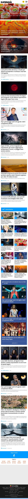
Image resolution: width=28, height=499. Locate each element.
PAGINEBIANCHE (6, 488)
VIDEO (19, 461)
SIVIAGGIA (18, 488)
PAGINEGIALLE (11, 487)
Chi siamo (6, 491)
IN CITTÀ (9, 462)
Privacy (16, 491)
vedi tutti (14, 343)
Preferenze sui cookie (12, 492)
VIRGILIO (7, 487)
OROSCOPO (3, 462)
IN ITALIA (14, 462)
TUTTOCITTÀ (11, 488)
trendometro (9, 209)
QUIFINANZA (23, 488)
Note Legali (11, 491)
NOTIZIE (3, 461)
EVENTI (24, 462)
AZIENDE (19, 462)
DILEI (15, 488)
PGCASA (24, 487)
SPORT (8, 461)
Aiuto (18, 492)
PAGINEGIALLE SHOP (18, 487)
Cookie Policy (20, 491)
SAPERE (24, 461)
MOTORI (14, 461)
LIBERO (3, 487)
